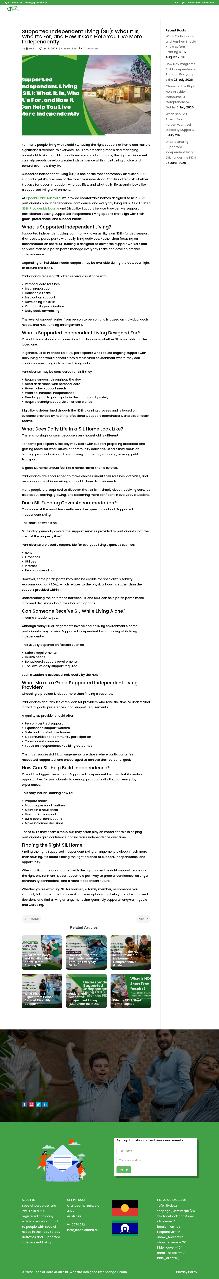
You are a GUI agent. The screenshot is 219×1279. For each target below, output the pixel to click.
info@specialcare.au (41, 1083)
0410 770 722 (36, 1091)
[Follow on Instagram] (31, 1104)
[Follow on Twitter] (38, 1104)
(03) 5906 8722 (15, 3)
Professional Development (201, 3)
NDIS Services (69, 48)
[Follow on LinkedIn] (45, 1104)
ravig (32, 48)
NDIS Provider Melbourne (40, 208)
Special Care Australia (43, 198)
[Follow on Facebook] (24, 1104)
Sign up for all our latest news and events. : (151, 1140)
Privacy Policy (186, 1272)
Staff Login (180, 3)
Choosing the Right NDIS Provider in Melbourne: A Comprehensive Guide (180, 96)
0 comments (90, 48)
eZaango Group (115, 1272)
